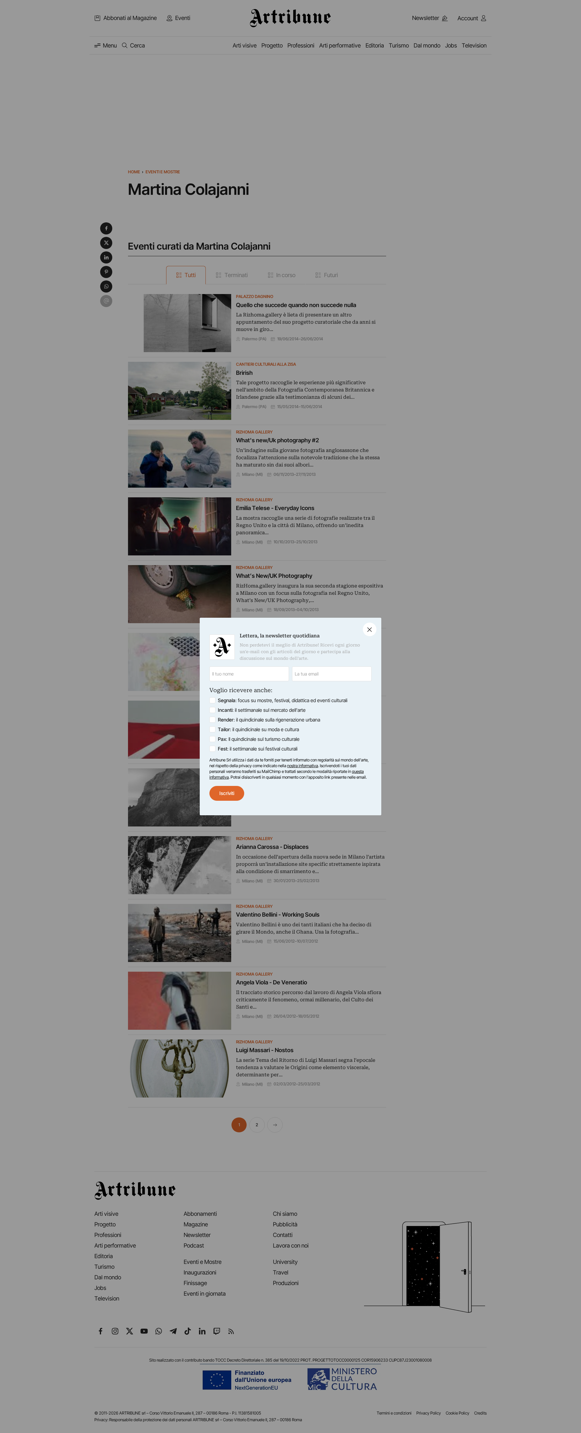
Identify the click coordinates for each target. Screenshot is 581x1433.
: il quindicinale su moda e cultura (258, 729)
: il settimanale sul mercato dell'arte (262, 710)
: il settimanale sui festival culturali (257, 749)
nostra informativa (302, 765)
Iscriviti (226, 793)
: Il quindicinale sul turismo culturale (259, 739)
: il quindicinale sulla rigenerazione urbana (269, 720)
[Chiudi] (369, 629)
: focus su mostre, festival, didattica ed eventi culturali (282, 700)
